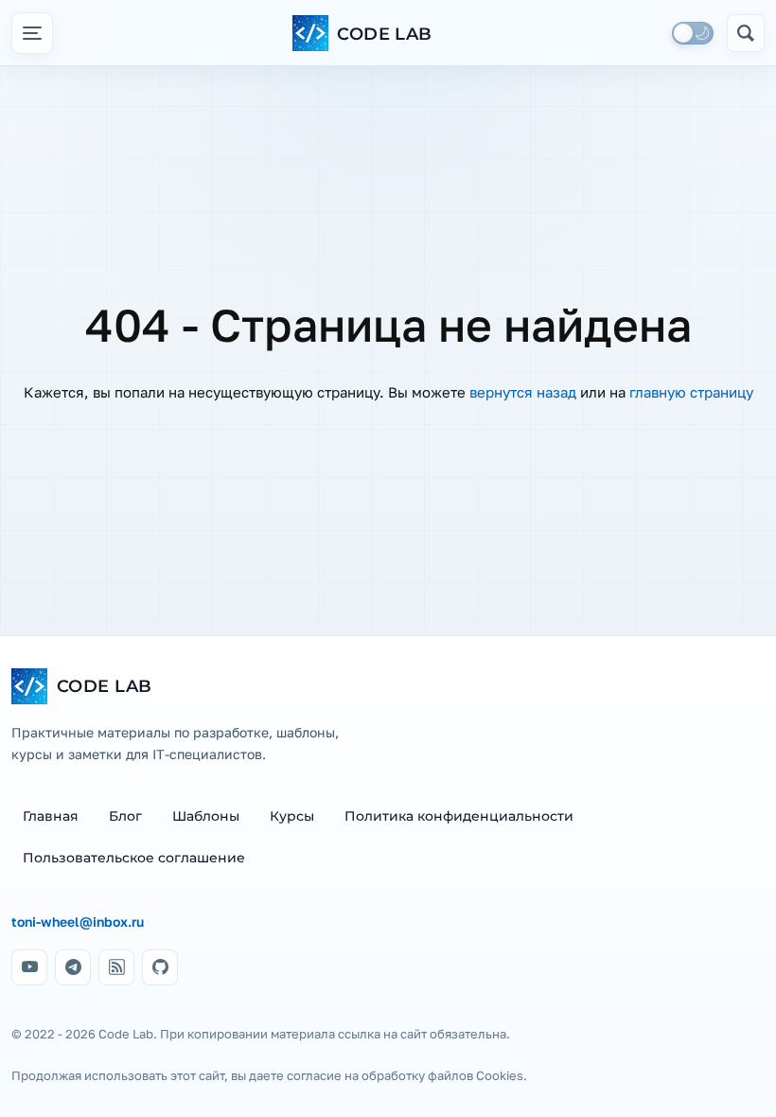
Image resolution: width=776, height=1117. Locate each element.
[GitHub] (160, 967)
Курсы (292, 815)
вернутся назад (522, 391)
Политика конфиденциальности (458, 815)
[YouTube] (29, 967)
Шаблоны (205, 815)
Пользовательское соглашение (134, 857)
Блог (125, 815)
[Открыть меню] (32, 33)
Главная (51, 815)
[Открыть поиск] (746, 33)
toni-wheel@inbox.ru (77, 922)
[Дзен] (116, 967)
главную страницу (691, 391)
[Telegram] (73, 967)
